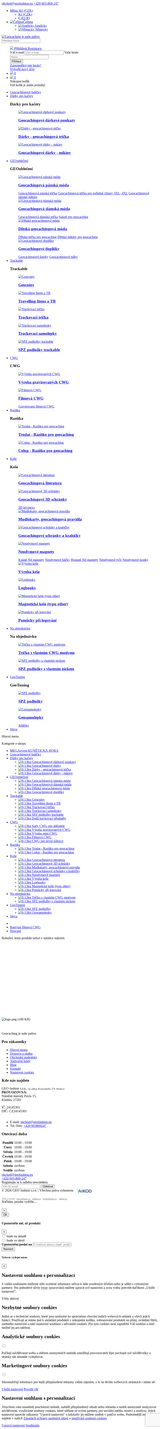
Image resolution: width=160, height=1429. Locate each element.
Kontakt (15, 1068)
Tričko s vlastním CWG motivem (46, 652)
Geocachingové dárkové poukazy (46, 120)
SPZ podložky (30, 701)
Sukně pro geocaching (73, 217)
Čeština (28, 22)
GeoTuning (17, 677)
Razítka (15, 410)
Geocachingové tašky (63, 257)
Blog (13, 1065)
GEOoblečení (19, 161)
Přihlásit (16, 61)
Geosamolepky (31, 717)
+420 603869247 (35, 1126)
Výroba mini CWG (44, 833)
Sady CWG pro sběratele (48, 826)
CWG (14, 358)
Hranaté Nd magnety (84, 560)
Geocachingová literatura (40, 483)
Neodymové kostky (135, 560)
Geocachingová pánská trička (37, 193)
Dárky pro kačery (21, 96)
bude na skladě (16, 1236)
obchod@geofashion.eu (17, 3)
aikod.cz (63, 1198)
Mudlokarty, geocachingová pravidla (50, 519)
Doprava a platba (21, 1053)
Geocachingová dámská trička (38, 217)
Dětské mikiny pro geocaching (78, 237)
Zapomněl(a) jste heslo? (25, 65)
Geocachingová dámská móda (44, 209)
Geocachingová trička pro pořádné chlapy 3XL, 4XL (93, 193)
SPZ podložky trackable (39, 350)
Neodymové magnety (36, 551)
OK (5, 1214)
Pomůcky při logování (37, 620)
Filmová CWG (31, 398)
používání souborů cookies (89, 1418)
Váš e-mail (17, 52)
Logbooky (27, 588)
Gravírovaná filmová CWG (36, 406)
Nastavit (8, 1249)
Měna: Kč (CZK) (21, 10)
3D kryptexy (26, 507)
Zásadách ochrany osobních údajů (46, 1418)
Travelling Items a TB (37, 301)
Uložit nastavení (12, 1389)
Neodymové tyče (110, 560)
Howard (15, 931)
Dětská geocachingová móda (42, 229)
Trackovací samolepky (37, 333)
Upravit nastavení (13, 1425)
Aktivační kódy (20, 1061)
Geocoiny (26, 285)
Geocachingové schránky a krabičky (49, 535)
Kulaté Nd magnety (31, 560)
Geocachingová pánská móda (43, 185)
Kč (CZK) (25, 14)
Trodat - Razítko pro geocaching (46, 434)
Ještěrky (23, 725)
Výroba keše (29, 572)
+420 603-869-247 (46, 3)
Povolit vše (31, 1389)
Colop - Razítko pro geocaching (45, 450)
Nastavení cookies (22, 1072)
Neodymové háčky (57, 560)
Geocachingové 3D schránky (42, 499)
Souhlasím (32, 1425)
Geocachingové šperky (33, 257)
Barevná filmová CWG (25, 927)
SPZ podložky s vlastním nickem (46, 669)
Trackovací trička (33, 317)
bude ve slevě (16, 1240)
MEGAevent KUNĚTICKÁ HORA (34, 750)
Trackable (16, 260)
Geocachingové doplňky (39, 248)
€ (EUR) (24, 18)
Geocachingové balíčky (25, 92)
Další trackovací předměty (48, 818)
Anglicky (40, 25)
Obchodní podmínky (23, 1057)
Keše (13, 459)
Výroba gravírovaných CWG (43, 382)
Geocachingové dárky (46, 765)
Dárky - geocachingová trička (43, 136)
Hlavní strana (19, 1050)
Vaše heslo (71, 52)
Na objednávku (20, 628)
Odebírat (48, 1186)
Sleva (13, 729)
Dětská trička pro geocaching (37, 237)
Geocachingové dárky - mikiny (44, 152)
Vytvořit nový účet (22, 69)
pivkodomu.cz (50, 1198)
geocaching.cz (23, 1198)
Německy (41, 29)
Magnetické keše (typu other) (43, 604)
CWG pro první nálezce (47, 841)
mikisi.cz (36, 1198)
